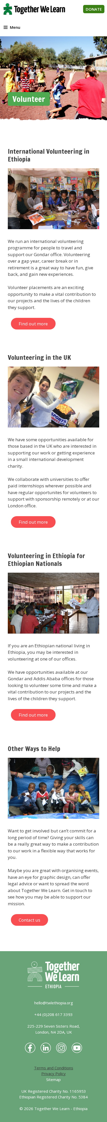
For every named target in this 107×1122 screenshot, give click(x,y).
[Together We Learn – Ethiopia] (34, 9)
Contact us (29, 920)
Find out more (33, 324)
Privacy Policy (53, 1073)
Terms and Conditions (53, 1067)
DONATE (94, 9)
